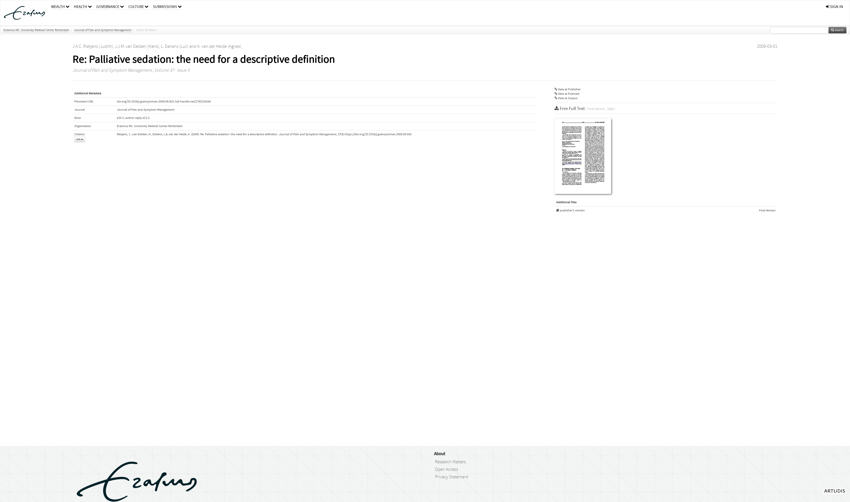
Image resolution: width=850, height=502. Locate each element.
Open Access (446, 469)
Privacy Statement (451, 477)
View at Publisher (569, 89)
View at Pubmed (568, 94)
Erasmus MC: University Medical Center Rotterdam (36, 30)
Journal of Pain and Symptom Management (102, 30)
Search (839, 30)
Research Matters (450, 462)
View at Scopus (567, 98)
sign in (836, 6)
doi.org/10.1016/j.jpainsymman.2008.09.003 (145, 101)
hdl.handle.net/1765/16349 (193, 101)
